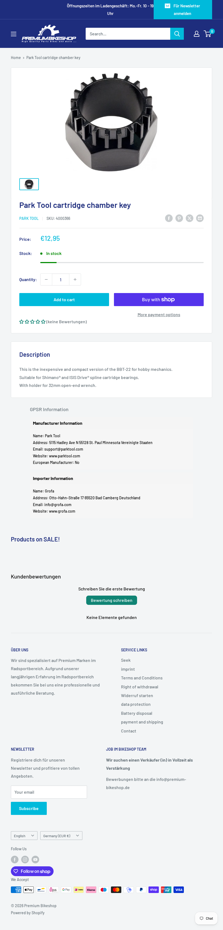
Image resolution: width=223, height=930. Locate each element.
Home (16, 57)
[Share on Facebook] (169, 218)
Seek (126, 660)
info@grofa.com (58, 504)
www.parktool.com (64, 456)
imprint (128, 669)
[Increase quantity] (75, 279)
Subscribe (29, 808)
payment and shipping (142, 721)
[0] (207, 33)
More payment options (159, 314)
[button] (32, 321)
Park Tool (29, 218)
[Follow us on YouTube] (35, 859)
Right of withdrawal (139, 686)
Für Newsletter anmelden (187, 9)
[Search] (177, 34)
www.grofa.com (62, 511)
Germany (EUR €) (56, 835)
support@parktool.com (63, 449)
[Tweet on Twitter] (189, 218)
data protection (136, 704)
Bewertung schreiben (111, 600)
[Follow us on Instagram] (25, 859)
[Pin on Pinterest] (179, 218)
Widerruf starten (137, 695)
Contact (128, 730)
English (19, 835)
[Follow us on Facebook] (14, 859)
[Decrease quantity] (46, 279)
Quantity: (28, 279)
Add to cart (64, 299)
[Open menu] (13, 34)
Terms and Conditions (142, 677)
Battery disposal (136, 713)
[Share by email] (200, 218)
